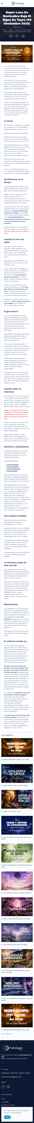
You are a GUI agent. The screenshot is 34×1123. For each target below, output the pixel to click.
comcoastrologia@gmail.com (11, 1077)
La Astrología (5, 1102)
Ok (7, 1117)
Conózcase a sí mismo (8, 1105)
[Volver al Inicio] (17, 3)
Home (3, 1098)
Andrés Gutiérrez (22, 1058)
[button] (2, 3)
